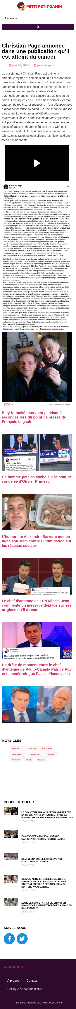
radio (41, 760)
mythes (16, 760)
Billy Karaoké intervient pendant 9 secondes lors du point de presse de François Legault (34, 417)
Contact (32, 980)
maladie (51, 754)
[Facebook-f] (9, 938)
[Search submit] (38, 27)
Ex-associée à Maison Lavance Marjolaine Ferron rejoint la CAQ (43, 837)
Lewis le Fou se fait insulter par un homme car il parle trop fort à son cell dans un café (47, 906)
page (29, 760)
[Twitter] (22, 938)
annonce (16, 749)
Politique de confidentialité (24, 989)
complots (35, 754)
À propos (13, 980)
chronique (17, 754)
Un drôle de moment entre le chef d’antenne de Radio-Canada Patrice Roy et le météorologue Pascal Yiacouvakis (37, 669)
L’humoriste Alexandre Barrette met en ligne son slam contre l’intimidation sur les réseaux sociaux (36, 541)
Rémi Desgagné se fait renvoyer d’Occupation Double (41, 860)
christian (47, 749)
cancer (32, 749)
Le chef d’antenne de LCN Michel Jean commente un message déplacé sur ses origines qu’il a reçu (36, 605)
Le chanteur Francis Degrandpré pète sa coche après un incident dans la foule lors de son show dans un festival (47, 815)
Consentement (13, 966)
